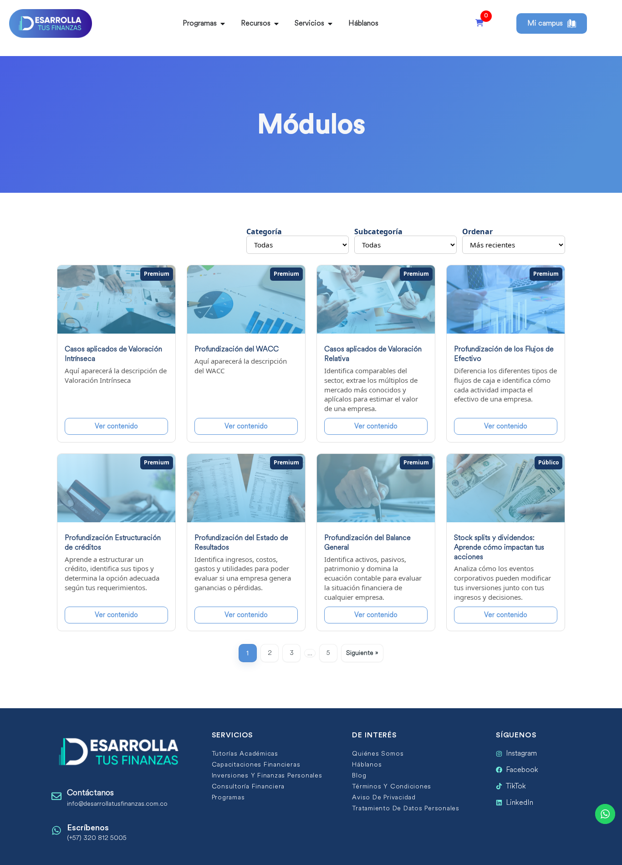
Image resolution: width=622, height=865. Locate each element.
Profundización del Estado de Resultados (241, 542)
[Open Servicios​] (330, 23)
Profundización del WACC (236, 349)
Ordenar (477, 231)
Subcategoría (378, 231)
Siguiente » (362, 653)
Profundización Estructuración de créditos (113, 542)
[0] (479, 23)
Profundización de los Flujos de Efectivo (504, 354)
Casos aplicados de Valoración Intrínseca (113, 354)
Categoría (264, 231)
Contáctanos (90, 792)
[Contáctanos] (56, 796)
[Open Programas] (222, 23)
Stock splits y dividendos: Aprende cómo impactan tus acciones (499, 547)
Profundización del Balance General (367, 542)
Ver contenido (116, 426)
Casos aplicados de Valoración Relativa (373, 354)
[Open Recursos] (276, 23)
